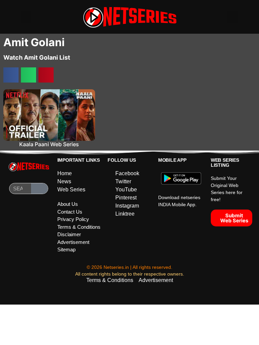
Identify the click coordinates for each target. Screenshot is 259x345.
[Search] (39, 188)
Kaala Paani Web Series (49, 144)
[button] (26, 17)
